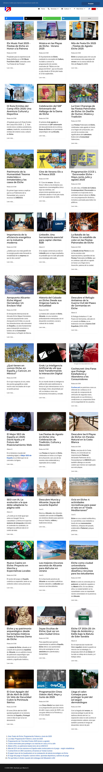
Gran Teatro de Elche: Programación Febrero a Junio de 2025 (30, 736)
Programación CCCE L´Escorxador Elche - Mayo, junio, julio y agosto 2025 (83, 175)
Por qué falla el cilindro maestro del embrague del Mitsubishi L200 (31, 758)
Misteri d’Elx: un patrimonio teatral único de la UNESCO (28, 746)
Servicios (53, 9)
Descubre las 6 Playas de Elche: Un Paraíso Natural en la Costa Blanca (83, 438)
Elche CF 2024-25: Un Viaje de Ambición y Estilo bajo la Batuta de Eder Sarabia (83, 632)
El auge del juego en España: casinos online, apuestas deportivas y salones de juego (38, 756)
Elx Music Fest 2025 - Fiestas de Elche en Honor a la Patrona (18, 46)
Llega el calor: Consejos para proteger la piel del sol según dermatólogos (82, 697)
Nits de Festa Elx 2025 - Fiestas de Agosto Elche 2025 (83, 46)
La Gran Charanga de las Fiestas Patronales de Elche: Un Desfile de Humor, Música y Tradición (83, 111)
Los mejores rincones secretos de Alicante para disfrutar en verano (51, 567)
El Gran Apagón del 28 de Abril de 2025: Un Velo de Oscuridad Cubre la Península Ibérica (19, 697)
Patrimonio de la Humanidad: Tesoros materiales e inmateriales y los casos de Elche (18, 177)
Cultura (66, 9)
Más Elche (79, 9)
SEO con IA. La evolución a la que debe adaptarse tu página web (17, 503)
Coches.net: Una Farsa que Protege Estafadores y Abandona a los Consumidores (83, 374)
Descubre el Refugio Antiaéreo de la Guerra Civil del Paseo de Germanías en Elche (83, 303)
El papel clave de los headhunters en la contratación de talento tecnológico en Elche (38, 753)
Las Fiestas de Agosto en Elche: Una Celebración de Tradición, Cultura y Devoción (51, 439)
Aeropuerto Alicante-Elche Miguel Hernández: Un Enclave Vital (18, 301)
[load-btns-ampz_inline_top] (89, 18)
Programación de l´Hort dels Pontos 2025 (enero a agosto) (28, 741)
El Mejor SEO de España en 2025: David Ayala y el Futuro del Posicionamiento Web (19, 439)
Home (43, 9)
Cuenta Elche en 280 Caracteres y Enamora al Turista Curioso (30, 751)
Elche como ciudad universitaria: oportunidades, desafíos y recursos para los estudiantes (82, 568)
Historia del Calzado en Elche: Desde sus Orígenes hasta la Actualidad (50, 301)
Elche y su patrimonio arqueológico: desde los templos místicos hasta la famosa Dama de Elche (19, 634)
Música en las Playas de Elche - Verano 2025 (50, 46)
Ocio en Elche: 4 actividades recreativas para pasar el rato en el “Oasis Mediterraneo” (83, 505)
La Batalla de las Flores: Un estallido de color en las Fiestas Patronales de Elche (83, 238)
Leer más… (10, 68)
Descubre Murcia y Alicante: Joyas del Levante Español (49, 502)
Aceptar (91, 3)
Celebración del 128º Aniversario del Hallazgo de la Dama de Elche (50, 110)
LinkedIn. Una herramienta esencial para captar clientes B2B (51, 238)
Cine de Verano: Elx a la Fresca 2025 (51, 173)
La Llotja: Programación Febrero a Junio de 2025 (25, 739)
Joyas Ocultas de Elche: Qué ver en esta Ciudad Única (49, 631)
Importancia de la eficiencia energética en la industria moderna (19, 238)
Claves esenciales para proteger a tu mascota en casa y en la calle (32, 743)
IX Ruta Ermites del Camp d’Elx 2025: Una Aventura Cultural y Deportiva (19, 110)
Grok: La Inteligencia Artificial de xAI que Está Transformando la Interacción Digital (50, 369)
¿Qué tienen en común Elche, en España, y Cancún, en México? (19, 369)
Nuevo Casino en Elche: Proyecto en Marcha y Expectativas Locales (18, 567)
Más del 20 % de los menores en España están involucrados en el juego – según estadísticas (41, 748)
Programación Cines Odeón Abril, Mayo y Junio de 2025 (50, 694)
